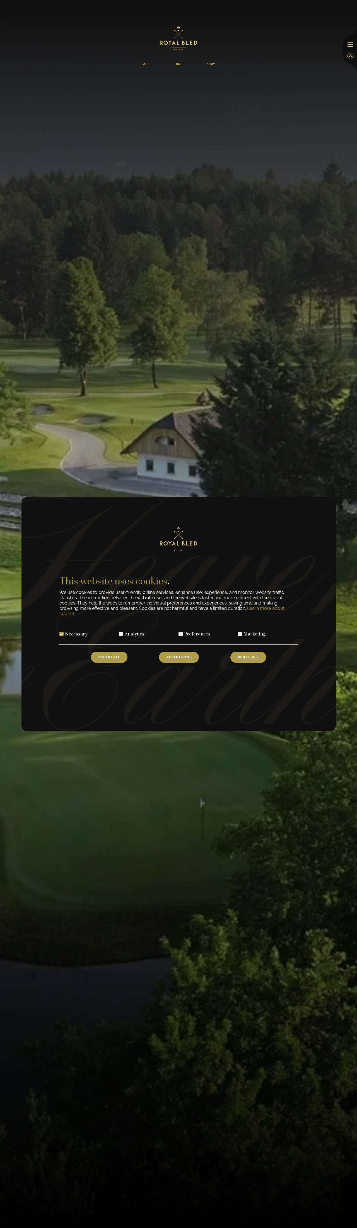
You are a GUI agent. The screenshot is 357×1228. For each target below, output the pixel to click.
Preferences (197, 633)
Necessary (76, 633)
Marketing (254, 633)
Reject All (248, 657)
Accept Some (179, 657)
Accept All (109, 657)
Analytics (134, 633)
